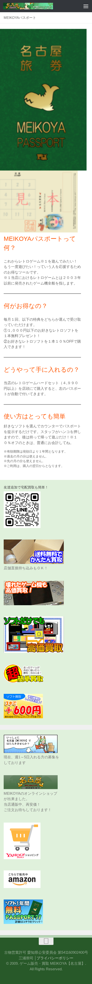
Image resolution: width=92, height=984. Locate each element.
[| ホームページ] (36, 6)
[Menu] (86, 6)
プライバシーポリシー (55, 958)
